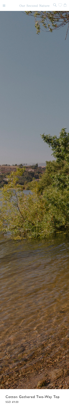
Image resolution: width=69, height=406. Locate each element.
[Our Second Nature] (34, 5)
